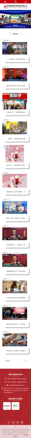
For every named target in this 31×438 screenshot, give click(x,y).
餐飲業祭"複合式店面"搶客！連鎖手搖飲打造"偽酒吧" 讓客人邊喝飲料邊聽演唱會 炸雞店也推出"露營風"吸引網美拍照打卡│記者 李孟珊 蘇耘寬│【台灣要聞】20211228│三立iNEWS (15, 77)
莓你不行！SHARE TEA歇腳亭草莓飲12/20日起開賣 (15, 156)
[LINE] (22, 422)
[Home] (13, 29)
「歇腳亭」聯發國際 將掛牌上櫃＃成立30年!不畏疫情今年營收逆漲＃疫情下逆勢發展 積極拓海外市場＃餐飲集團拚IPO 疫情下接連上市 (15, 130)
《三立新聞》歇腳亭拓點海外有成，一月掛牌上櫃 (15, 50)
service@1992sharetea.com (16, 385)
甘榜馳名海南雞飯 (15, 406)
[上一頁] (2, 360)
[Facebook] (8, 422)
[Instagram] (17, 422)
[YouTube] (13, 422)
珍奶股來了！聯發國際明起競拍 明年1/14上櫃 (15, 103)
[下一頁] (28, 360)
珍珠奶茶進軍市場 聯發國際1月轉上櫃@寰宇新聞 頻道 (15, 289)
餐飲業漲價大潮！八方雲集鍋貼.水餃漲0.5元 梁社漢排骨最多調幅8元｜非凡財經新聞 (15, 315)
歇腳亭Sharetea (7, 406)
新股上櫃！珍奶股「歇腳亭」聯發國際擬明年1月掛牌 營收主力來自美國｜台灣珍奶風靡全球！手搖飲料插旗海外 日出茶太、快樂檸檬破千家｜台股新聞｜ (15, 209)
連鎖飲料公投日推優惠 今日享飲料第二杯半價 (15, 183)
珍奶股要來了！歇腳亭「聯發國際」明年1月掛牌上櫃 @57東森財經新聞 (15, 236)
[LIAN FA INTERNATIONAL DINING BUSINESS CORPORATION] (15, 7)
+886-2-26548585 (12, 378)
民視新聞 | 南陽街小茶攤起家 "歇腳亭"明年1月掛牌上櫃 (15, 342)
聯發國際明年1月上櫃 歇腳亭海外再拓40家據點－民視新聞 (15, 262)
